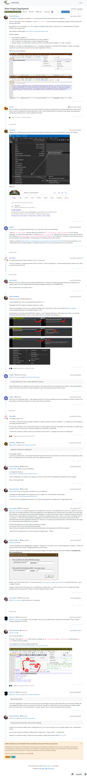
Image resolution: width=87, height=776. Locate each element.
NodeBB (42, 768)
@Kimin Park (24, 630)
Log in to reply (65, 11)
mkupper (11, 227)
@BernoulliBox (21, 442)
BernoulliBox (12, 258)
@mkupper (18, 397)
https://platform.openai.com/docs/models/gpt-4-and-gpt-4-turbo (27, 645)
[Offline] (6, 17)
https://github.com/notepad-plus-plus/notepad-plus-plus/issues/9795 (41, 241)
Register (8, 756)
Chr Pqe (11, 107)
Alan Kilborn (12, 130)
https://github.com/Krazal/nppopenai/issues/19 (22, 473)
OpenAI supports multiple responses (51, 582)
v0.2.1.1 (62, 735)
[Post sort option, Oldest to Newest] (58, 12)
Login (13, 756)
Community (15, 3)
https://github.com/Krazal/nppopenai (36, 31)
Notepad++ (49, 766)
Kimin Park (12, 617)
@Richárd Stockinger (21, 375)
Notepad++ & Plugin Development (13, 11)
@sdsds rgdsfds (25, 540)
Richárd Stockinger (14, 16)
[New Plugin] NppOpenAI (32, 377)
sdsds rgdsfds (13, 280)
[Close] (81, 743)
